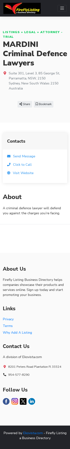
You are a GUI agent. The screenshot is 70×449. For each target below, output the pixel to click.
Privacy (8, 319)
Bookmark (45, 104)
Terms (8, 326)
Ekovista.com (33, 433)
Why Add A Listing (17, 332)
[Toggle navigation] (62, 8)
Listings (11, 32)
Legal (30, 32)
